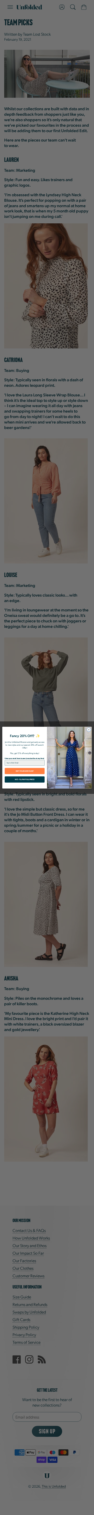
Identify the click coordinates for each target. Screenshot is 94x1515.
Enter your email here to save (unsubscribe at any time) (24, 758)
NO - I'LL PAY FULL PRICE (24, 779)
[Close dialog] (89, 729)
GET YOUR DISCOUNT (24, 771)
